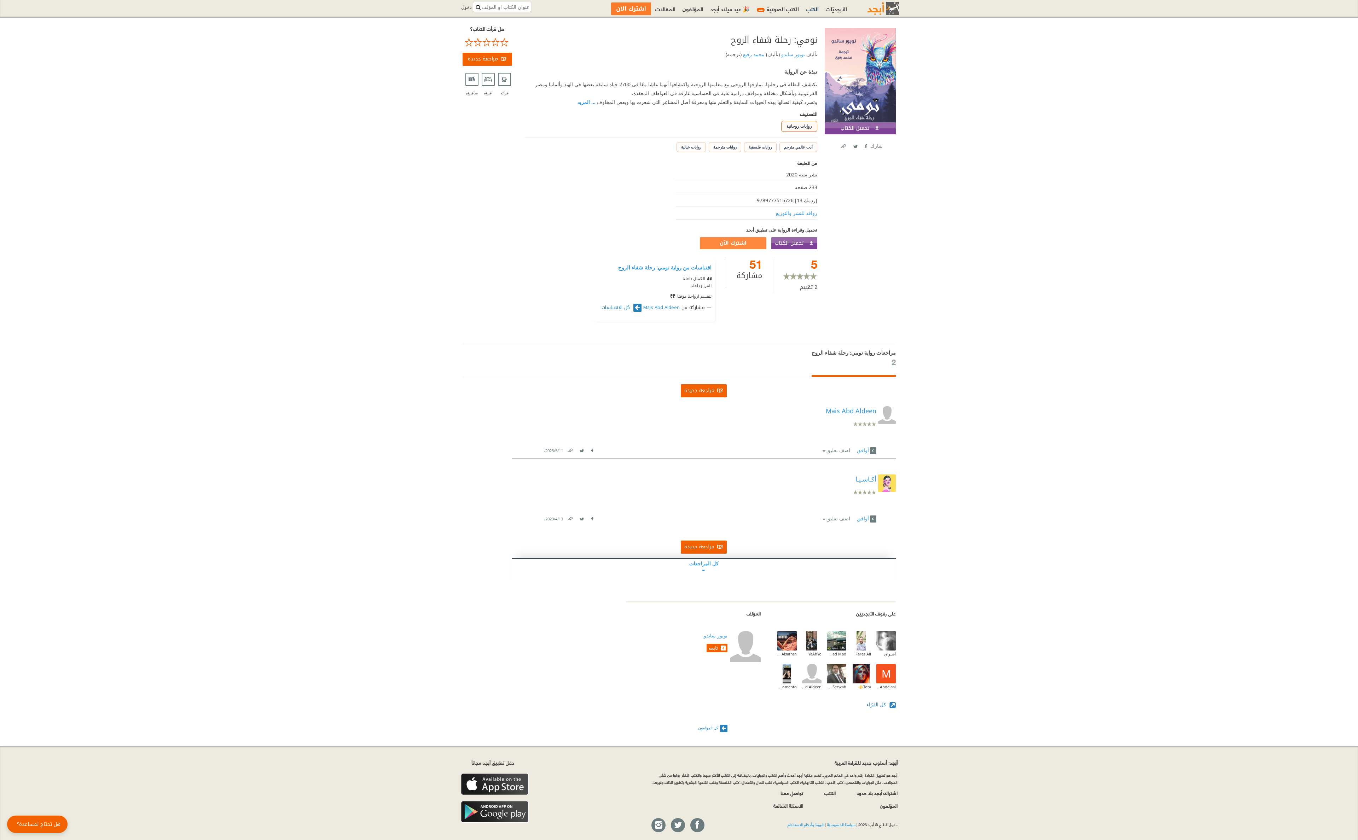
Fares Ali (863, 654)
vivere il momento (787, 686)
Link (569, 449)
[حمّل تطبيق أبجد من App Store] (495, 784)
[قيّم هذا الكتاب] (487, 42)
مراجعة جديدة (483, 59)
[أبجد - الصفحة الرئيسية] (874, 8)
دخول (466, 7)
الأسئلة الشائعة (788, 805)
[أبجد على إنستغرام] (658, 825)
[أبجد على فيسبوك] (697, 825)
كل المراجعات (704, 563)
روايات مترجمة (725, 147)
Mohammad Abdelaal (886, 686)
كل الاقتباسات (617, 307)
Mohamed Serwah (836, 686)
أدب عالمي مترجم (798, 147)
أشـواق (890, 654)
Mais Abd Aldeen (661, 307)
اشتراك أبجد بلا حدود (877, 792)
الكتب (812, 9)
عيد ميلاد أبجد (730, 9)
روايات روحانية (799, 126)
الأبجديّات (836, 9)
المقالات (665, 9)
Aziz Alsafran (787, 654)
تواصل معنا (791, 792)
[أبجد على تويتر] (677, 825)
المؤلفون (693, 9)
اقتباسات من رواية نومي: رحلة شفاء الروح (665, 267)
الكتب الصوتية (779, 9)
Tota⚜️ (864, 686)
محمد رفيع (753, 54)
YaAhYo (815, 654)
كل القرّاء (877, 704)
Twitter (855, 145)
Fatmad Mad (836, 654)
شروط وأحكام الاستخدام (806, 824)
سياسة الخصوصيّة (841, 824)
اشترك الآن (733, 243)
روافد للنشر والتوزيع (796, 213)
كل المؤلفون (708, 727)
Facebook (865, 145)
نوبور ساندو (792, 54)
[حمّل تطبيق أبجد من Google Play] (495, 812)
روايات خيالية (691, 147)
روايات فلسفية (760, 147)
